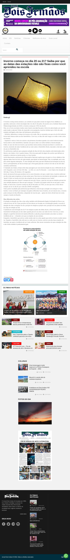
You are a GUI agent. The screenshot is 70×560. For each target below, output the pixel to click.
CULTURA (50, 320)
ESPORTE (62, 292)
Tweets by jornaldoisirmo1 (57, 495)
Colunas (26, 38)
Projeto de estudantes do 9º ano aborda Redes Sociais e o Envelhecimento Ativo (18, 311)
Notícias (17, 38)
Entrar (9, 1)
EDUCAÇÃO (29, 292)
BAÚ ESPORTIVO (43, 310)
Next (66, 24)
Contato (7, 43)
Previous (3, 24)
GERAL (15, 320)
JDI (10, 38)
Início (5, 38)
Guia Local (53, 38)
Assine (4, 1)
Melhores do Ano (39, 38)
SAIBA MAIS (23, 514)
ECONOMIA (16, 331)
